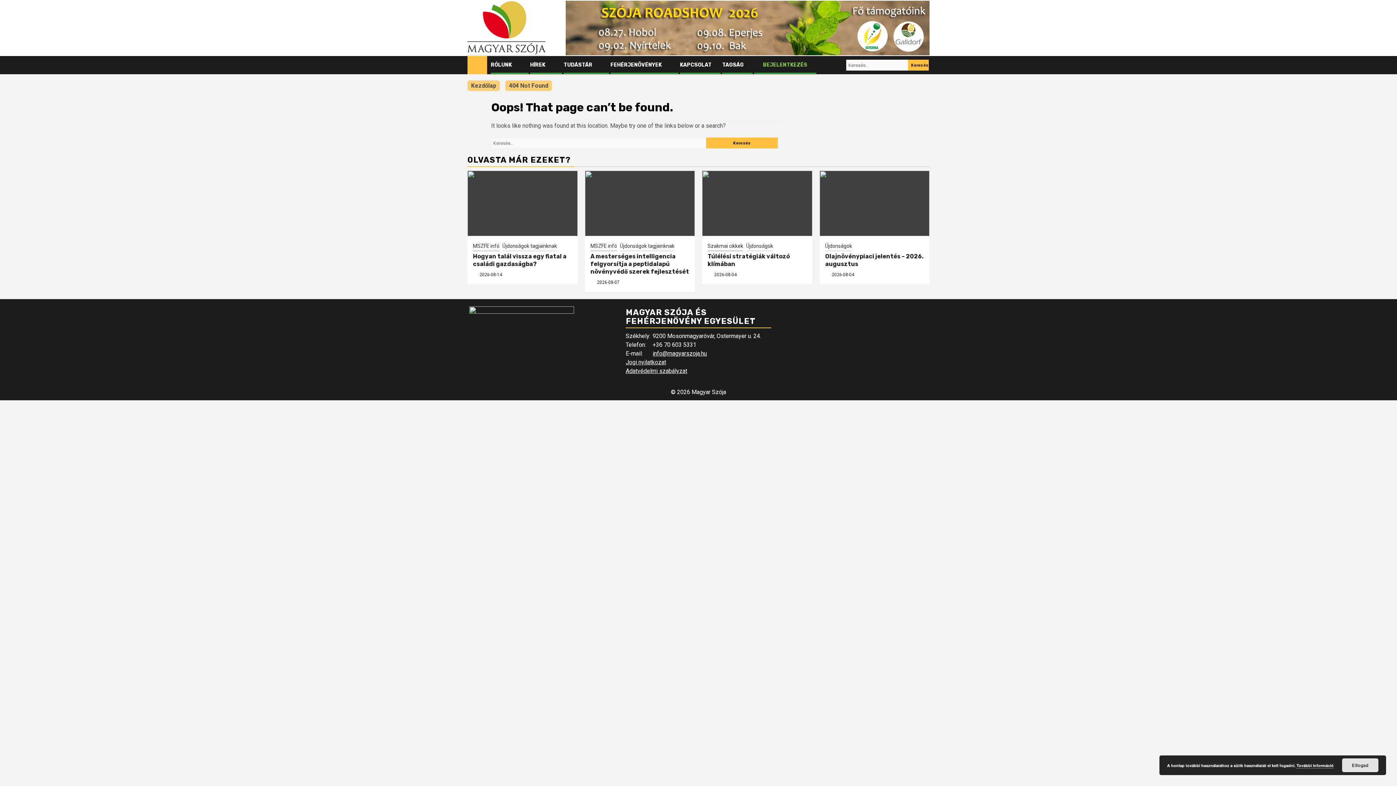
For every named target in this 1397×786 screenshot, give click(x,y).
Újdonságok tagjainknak (529, 246)
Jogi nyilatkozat (646, 362)
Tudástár (578, 65)
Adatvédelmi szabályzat (656, 371)
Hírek (537, 65)
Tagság (733, 65)
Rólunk (501, 65)
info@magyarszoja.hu (680, 353)
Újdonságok (759, 246)
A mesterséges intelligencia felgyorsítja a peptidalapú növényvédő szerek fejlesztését (639, 264)
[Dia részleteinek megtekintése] (748, 28)
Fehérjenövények (636, 65)
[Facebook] (825, 65)
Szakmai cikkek (725, 246)
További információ (1315, 765)
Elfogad (1360, 765)
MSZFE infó (486, 246)
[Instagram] (839, 65)
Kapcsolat (696, 65)
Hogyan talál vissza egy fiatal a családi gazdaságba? (519, 260)
